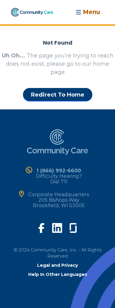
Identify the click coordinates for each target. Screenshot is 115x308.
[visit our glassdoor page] (73, 227)
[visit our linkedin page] (57, 228)
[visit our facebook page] (41, 227)
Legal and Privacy (57, 265)
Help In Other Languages (57, 274)
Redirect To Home (57, 94)
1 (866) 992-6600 (58, 171)
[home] (32, 11)
